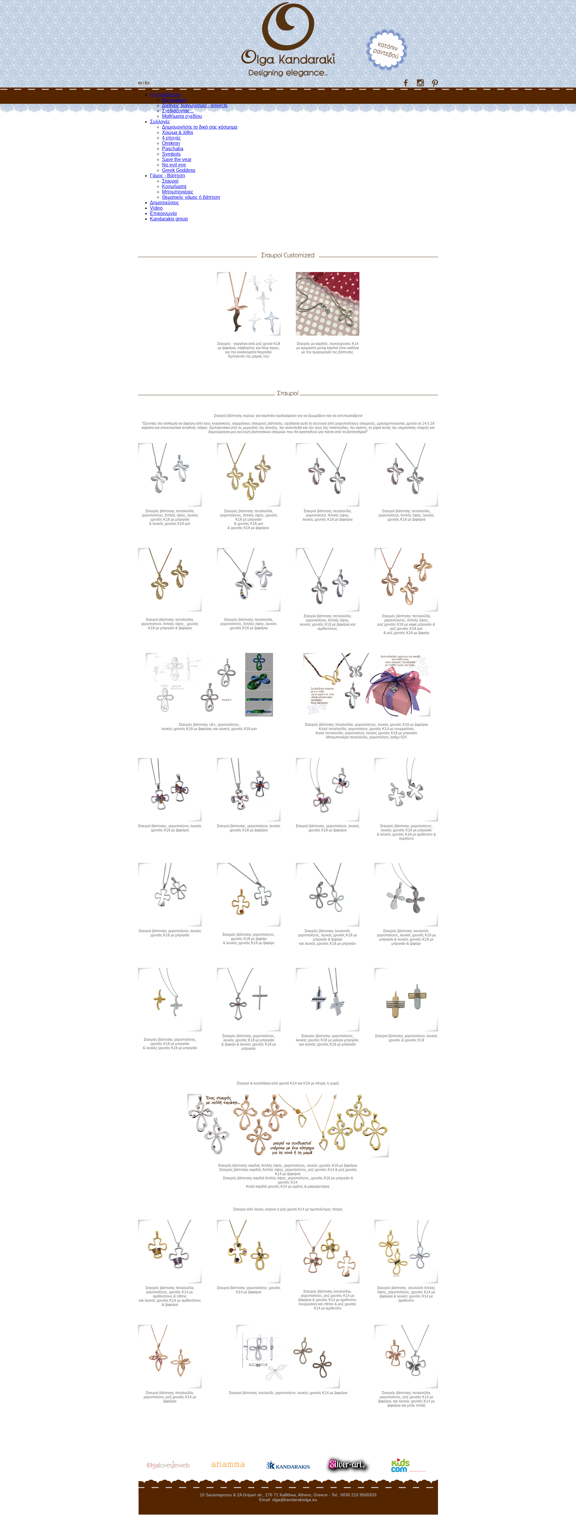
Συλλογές (160, 121)
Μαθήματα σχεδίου (182, 116)
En (147, 83)
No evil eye (174, 164)
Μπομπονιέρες (178, 191)
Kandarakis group (169, 218)
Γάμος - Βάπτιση (167, 175)
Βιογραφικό (174, 100)
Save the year (176, 159)
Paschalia (172, 148)
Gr (140, 83)
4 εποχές (171, 137)
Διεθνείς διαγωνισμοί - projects (194, 105)
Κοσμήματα (174, 186)
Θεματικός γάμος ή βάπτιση (191, 197)
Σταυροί (170, 181)
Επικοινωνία (163, 213)
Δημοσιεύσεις (164, 202)
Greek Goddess (178, 170)
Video (156, 208)
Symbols (171, 154)
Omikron (171, 143)
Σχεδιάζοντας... (178, 110)
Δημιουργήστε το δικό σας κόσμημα (199, 127)
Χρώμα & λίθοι (177, 132)
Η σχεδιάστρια (165, 94)
